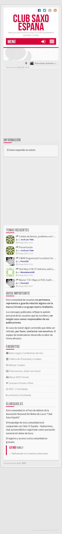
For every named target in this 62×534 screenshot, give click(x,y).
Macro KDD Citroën (19, 377)
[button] (43, 41)
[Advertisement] (31, 104)
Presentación (25, 247)
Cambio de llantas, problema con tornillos (39, 236)
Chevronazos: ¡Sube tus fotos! (25, 371)
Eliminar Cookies (16, 365)
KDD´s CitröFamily (18, 389)
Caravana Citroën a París (20, 383)
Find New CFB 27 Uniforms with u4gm (38, 269)
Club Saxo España (31, 23)
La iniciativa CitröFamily (19, 395)
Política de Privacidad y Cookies (25, 359)
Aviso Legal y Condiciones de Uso (25, 353)
